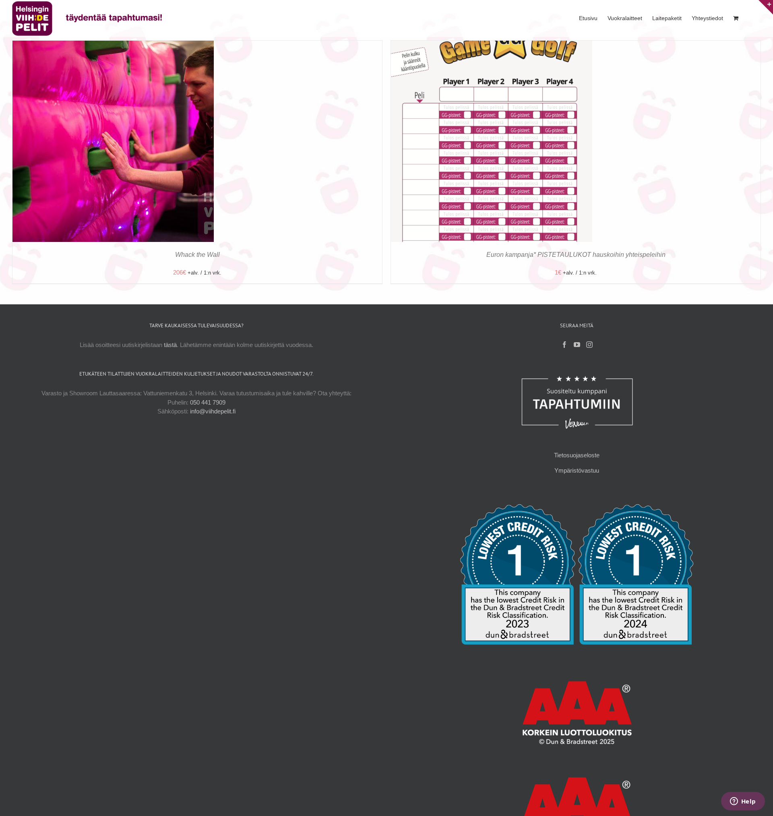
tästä (170, 344)
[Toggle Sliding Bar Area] (766, 7)
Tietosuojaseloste (576, 455)
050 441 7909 (207, 402)
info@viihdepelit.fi (213, 411)
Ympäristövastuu (576, 470)
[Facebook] (564, 344)
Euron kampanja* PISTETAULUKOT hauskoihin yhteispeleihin (576, 254)
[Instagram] (589, 344)
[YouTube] (577, 344)
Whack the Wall (197, 254)
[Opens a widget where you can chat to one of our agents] (743, 802)
